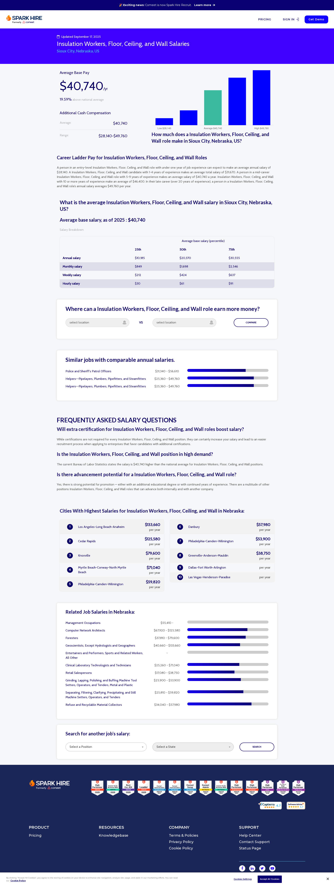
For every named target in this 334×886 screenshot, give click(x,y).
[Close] (328, 879)
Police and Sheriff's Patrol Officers (88, 371)
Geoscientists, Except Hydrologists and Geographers (100, 645)
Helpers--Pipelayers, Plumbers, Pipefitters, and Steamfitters (106, 379)
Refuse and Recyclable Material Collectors (94, 705)
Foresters (72, 638)
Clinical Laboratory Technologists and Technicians (98, 665)
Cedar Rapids (114, 541)
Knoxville (114, 555)
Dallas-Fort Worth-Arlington (224, 567)
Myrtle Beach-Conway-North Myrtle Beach (114, 570)
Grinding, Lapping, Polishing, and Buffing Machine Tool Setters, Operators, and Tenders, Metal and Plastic (101, 682)
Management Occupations (83, 623)
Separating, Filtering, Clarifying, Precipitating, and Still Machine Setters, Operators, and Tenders (101, 695)
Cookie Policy (18, 880)
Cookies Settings (243, 879)
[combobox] (106, 747)
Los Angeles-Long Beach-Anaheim (114, 527)
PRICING (264, 19)
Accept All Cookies (269, 879)
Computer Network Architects (85, 630)
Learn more (202, 5)
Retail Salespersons (79, 673)
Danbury (224, 527)
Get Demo (316, 19)
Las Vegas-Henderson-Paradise (225, 577)
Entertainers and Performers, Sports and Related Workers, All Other (104, 655)
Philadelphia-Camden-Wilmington (114, 584)
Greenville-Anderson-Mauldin (224, 555)
